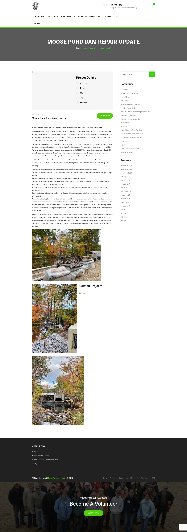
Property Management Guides (131, 137)
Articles (107, 17)
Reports (123, 145)
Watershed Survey (127, 152)
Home (78, 48)
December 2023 (126, 173)
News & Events (67, 17)
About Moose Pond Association (46, 460)
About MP (124, 90)
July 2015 (124, 210)
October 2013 (125, 213)
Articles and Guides (41, 456)
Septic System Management (131, 148)
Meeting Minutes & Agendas (130, 119)
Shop (117, 17)
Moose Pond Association (56, 478)
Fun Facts (124, 101)
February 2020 (126, 191)
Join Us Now (93, 513)
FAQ (35, 464)
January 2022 (125, 180)
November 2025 (126, 166)
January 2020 (125, 195)
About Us (52, 17)
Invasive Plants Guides (128, 108)
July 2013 (124, 217)
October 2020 (125, 184)
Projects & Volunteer (88, 17)
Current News (125, 97)
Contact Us (38, 24)
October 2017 (125, 206)
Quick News (125, 141)
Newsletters (125, 123)
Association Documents (129, 93)
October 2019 (125, 199)
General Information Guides (130, 104)
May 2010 (124, 221)
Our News (124, 126)
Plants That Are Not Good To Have (133, 134)
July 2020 (124, 188)
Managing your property (129, 115)
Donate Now (105, 116)
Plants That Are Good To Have (131, 130)
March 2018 (125, 202)
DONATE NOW (38, 17)
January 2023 (125, 177)
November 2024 (126, 169)
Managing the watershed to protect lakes (135, 112)
